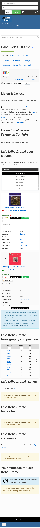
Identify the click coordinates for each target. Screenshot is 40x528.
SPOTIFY (26, 217)
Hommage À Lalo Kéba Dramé (13, 266)
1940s (9, 353)
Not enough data (25, 299)
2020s (9, 375)
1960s (9, 359)
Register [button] (16, 12)
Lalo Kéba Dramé (11, 269)
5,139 (21, 242)
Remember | (27, 12)
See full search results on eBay (24, 79)
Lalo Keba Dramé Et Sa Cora (18, 56)
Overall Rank (19, 173)
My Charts (19, 326)
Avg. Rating (19, 179)
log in (9, 395)
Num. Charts (19, 176)
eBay (34, 112)
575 (21, 239)
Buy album (5, 215)
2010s (9, 373)
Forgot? (35, 12)
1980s (9, 364)
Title (19, 189)
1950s (9, 356)
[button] (4, 32)
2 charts (22, 234)
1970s (9, 362)
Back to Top (20, 520)
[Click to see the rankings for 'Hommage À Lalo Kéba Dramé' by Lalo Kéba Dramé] (15, 259)
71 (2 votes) (23, 245)
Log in (5, 488)
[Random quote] (27, 26)
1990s (9, 367)
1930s (9, 351)
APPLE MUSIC (16, 217)
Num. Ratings (19, 183)
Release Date (19, 186)
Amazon (29, 107)
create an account (20, 395)
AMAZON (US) (9, 221)
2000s (9, 370)
